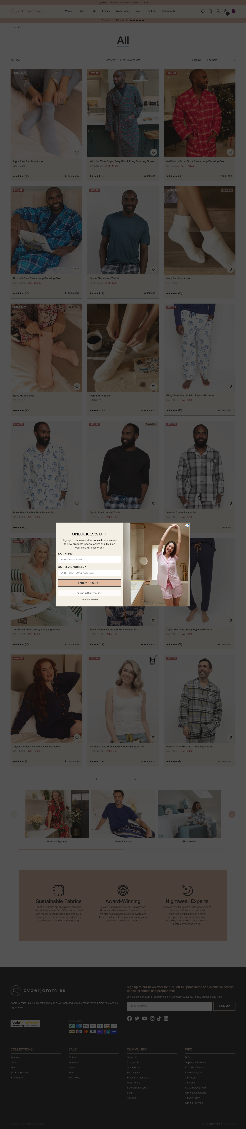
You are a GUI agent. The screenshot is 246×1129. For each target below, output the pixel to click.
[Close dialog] (187, 525)
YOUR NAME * (65, 553)
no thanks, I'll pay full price (89, 593)
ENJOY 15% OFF (89, 583)
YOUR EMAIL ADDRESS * (72, 567)
